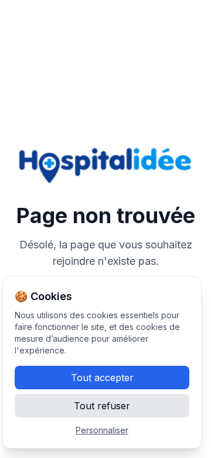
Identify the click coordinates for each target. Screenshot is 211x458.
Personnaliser (102, 430)
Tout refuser (102, 406)
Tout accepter (102, 377)
